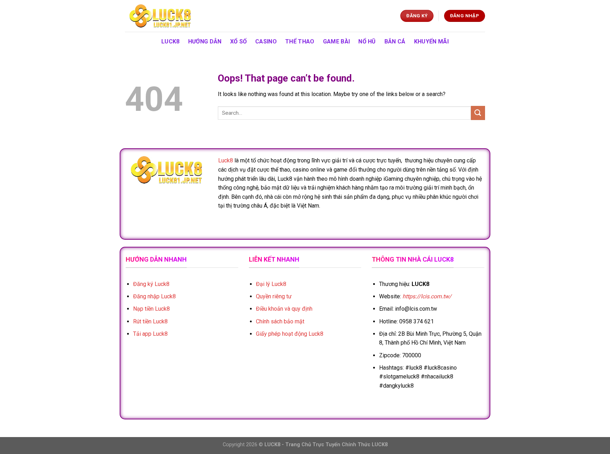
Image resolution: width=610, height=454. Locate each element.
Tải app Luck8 (150, 333)
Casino (266, 41)
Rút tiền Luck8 (150, 321)
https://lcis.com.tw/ (426, 296)
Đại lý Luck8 (271, 284)
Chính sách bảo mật (280, 321)
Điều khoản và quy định (284, 308)
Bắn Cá (395, 41)
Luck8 (225, 160)
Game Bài (336, 41)
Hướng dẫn (205, 41)
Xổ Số (238, 41)
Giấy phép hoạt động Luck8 (289, 333)
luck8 (170, 41)
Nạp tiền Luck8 (151, 308)
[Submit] (478, 113)
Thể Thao (300, 41)
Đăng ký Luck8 (151, 284)
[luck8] (160, 16)
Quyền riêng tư (274, 296)
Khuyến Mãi (431, 41)
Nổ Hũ (367, 41)
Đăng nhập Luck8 (154, 296)
